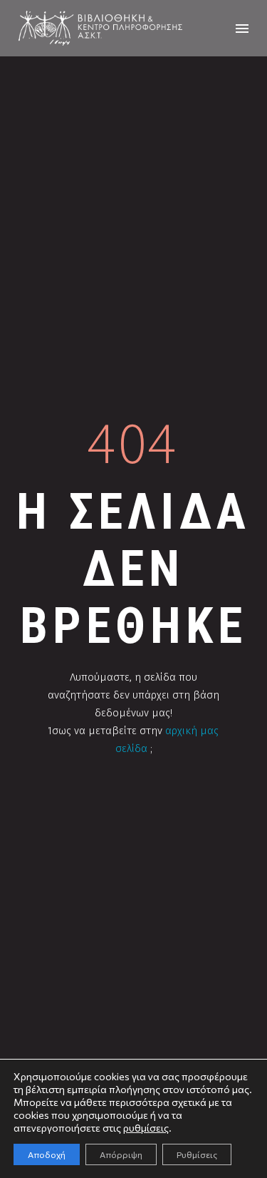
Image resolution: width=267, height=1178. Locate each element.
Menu (242, 28)
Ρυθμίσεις (197, 1154)
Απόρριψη (121, 1154)
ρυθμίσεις (146, 1128)
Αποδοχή (47, 1154)
